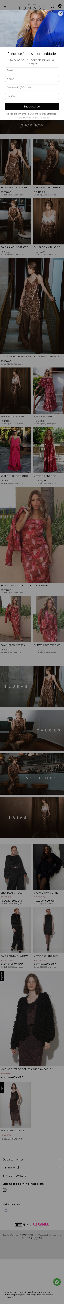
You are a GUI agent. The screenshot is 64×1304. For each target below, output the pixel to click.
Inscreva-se (32, 106)
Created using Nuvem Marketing (32, 117)
